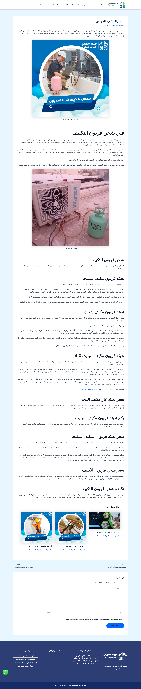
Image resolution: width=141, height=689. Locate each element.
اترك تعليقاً (117, 536)
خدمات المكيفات (57, 5)
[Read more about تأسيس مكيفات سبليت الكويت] (36, 527)
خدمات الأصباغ (44, 5)
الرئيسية (99, 5)
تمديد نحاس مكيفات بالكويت (74, 546)
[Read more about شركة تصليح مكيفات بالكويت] (104, 520)
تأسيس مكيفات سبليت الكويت (40, 546)
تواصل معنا (81, 5)
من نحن (90, 5)
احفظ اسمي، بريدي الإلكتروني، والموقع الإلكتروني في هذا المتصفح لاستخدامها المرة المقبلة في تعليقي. (93, 619)
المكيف (106, 476)
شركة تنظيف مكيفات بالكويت (90, 389)
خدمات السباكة (70, 5)
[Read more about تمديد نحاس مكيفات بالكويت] (70, 527)
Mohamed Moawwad (78, 685)
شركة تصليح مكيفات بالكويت (108, 532)
